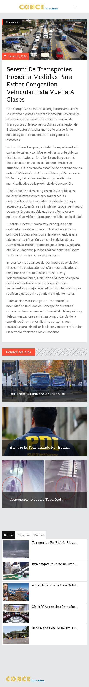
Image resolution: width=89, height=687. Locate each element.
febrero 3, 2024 (17, 56)
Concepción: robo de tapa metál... (38, 499)
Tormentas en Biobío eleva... (54, 542)
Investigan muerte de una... (54, 564)
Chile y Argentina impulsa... (55, 606)
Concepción (12, 22)
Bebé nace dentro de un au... (55, 628)
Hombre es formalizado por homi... (40, 447)
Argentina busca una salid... (55, 585)
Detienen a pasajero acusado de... (38, 393)
